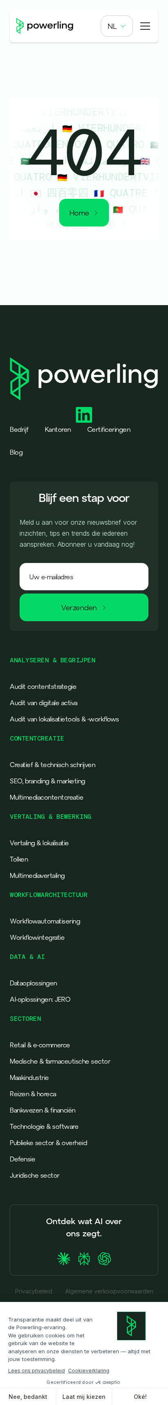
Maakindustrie (29, 1077)
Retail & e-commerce (40, 1045)
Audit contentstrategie (43, 686)
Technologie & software (44, 1126)
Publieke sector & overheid (48, 1142)
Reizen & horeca (33, 1094)
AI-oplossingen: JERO (40, 999)
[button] (117, 26)
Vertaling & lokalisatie (39, 843)
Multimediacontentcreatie (46, 797)
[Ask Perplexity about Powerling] (84, 1258)
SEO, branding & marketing (47, 781)
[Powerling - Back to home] (44, 26)
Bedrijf (19, 429)
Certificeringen (108, 429)
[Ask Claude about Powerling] (63, 1258)
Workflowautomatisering (45, 921)
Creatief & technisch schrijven (52, 764)
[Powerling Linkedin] (84, 415)
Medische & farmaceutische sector (60, 1061)
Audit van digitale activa (43, 702)
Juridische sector (35, 1175)
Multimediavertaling (37, 875)
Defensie (22, 1159)
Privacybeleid (33, 1291)
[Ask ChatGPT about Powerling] (104, 1258)
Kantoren (58, 429)
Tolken (19, 859)
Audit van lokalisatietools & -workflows (64, 719)
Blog (16, 452)
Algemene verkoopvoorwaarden (109, 1291)
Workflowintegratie (37, 937)
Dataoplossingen (33, 983)
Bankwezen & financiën (42, 1110)
